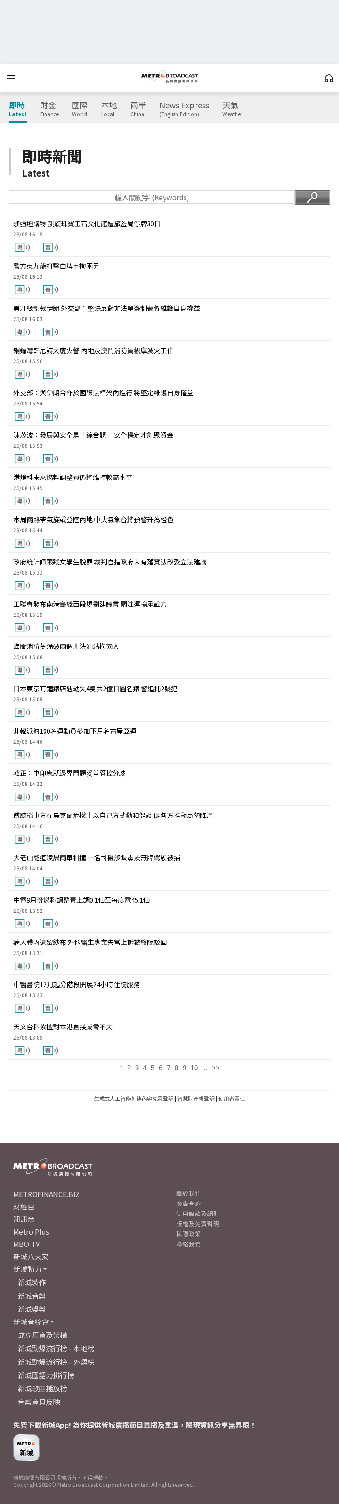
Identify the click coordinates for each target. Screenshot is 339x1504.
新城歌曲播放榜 (42, 1388)
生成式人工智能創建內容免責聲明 (133, 1098)
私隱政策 (188, 1233)
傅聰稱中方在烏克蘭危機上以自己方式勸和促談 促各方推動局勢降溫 (113, 815)
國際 (80, 109)
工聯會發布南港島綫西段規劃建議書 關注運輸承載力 (90, 603)
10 (194, 1068)
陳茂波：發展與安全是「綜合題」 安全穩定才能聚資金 (93, 434)
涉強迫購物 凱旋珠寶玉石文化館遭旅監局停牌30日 (87, 223)
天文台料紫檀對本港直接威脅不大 (63, 1026)
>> (216, 1068)
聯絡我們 (188, 1243)
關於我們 (188, 1193)
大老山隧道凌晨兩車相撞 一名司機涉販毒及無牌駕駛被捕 (96, 857)
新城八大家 (31, 1256)
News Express (184, 109)
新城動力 (27, 1269)
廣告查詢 (188, 1203)
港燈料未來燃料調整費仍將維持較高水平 (72, 477)
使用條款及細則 (197, 1213)
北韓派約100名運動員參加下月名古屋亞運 (74, 730)
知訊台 (23, 1218)
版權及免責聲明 (197, 1223)
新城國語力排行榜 (46, 1375)
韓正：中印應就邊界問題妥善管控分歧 (69, 773)
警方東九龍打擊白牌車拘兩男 (56, 265)
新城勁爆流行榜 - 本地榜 (56, 1348)
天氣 (232, 109)
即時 (18, 109)
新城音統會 (31, 1321)
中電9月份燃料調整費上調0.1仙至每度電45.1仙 (81, 899)
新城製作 (32, 1282)
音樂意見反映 (39, 1402)
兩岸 (138, 109)
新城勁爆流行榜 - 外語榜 (56, 1362)
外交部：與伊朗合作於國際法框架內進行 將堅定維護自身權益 (103, 392)
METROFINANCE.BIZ (46, 1194)
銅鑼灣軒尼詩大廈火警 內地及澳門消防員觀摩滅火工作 (93, 350)
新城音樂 (32, 1295)
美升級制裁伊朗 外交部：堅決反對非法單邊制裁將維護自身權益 (106, 308)
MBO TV (26, 1244)
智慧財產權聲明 (196, 1098)
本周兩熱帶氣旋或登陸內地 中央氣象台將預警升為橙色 (93, 519)
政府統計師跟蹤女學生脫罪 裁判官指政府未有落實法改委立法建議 (110, 561)
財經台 (23, 1206)
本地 (109, 109)
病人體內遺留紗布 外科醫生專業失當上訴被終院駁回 (90, 942)
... (204, 1068)
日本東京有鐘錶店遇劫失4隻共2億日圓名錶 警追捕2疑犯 (95, 688)
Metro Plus (31, 1231)
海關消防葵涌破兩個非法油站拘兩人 (66, 646)
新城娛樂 (32, 1309)
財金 (49, 109)
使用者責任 (231, 1098)
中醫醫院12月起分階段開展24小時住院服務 (76, 984)
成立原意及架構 (42, 1335)
